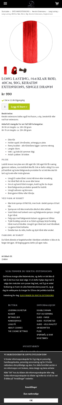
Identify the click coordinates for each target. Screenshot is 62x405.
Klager (11, 313)
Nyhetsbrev (42, 338)
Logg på (12, 324)
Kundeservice (14, 320)
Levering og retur (17, 310)
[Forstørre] (31, 41)
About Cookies (15, 327)
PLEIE (39, 331)
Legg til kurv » (19, 106)
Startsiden (5, 11)
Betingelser (14, 317)
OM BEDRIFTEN (43, 327)
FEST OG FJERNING (45, 313)
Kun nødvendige (31, 393)
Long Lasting (53, 11)
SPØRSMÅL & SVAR (45, 334)
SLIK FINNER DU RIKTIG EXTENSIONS (37, 295)
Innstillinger (31, 387)
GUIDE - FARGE (43, 317)
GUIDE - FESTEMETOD (46, 320)
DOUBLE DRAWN (44, 310)
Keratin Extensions (39, 11)
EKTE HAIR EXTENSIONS (20, 11)
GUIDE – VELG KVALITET (47, 324)
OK (31, 400)
